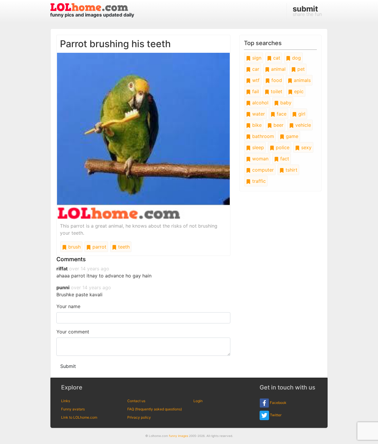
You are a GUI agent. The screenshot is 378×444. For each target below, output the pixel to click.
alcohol (259, 103)
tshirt (290, 170)
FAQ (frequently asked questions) (154, 409)
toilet (275, 91)
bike (256, 125)
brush (74, 247)
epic (298, 91)
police (281, 147)
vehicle (302, 125)
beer (278, 125)
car (255, 69)
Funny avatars (73, 409)
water (258, 114)
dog (296, 58)
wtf (255, 80)
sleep (257, 147)
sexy (306, 147)
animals (301, 80)
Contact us (136, 401)
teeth (123, 247)
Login (198, 401)
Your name (68, 306)
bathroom (262, 136)
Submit (68, 366)
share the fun (307, 10)
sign (256, 58)
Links (65, 401)
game (291, 136)
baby (285, 103)
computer (262, 170)
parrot (98, 247)
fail (255, 91)
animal (278, 69)
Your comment (72, 332)
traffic (258, 181)
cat (276, 58)
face (280, 114)
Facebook (277, 402)
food (276, 80)
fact (284, 159)
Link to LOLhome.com (79, 417)
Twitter (275, 415)
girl (301, 114)
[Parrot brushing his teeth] (143, 136)
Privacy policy (139, 417)
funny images (178, 436)
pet (300, 69)
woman (259, 159)
